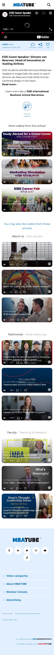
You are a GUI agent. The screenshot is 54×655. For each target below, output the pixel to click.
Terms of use (7, 613)
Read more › (9, 84)
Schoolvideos (27, 115)
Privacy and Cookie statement (27, 613)
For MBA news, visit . (34, 639)
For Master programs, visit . (34, 644)
